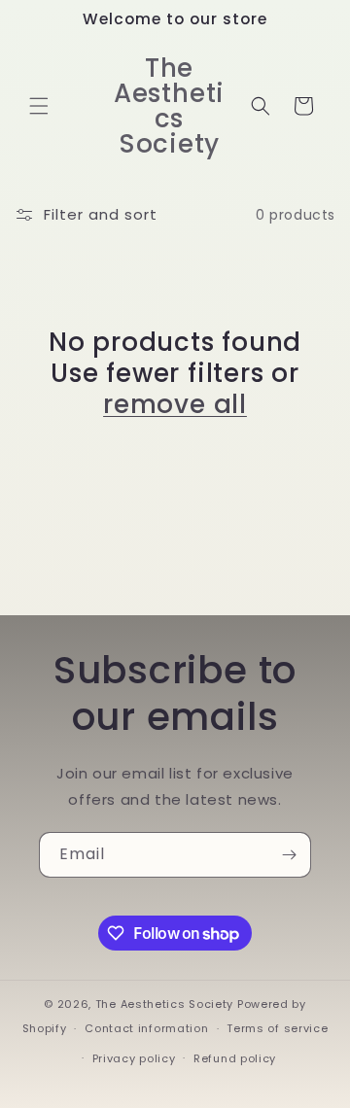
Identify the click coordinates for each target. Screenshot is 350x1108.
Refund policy (234, 1058)
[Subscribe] (288, 855)
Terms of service (277, 1028)
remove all (175, 404)
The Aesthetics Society (164, 1004)
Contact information (146, 1028)
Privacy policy (134, 1058)
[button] (39, 106)
